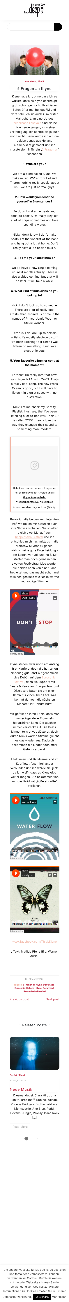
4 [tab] (43, 1138)
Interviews (30, 81)
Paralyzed (48, 988)
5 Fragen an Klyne (32, 984)
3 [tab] (37, 1138)
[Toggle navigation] (7, 35)
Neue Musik (21, 1089)
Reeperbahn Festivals (26, 123)
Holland (30, 988)
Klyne (39, 988)
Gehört (13, 1075)
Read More (20, 1126)
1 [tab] (26, 1138)
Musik (41, 81)
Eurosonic (20, 988)
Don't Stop (48, 984)
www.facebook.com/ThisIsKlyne (34, 941)
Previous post (19, 999)
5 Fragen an (50, 149)
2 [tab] (32, 1138)
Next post (52, 999)
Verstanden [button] (42, 1296)
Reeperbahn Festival (29, 537)
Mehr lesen (59, 1296)
